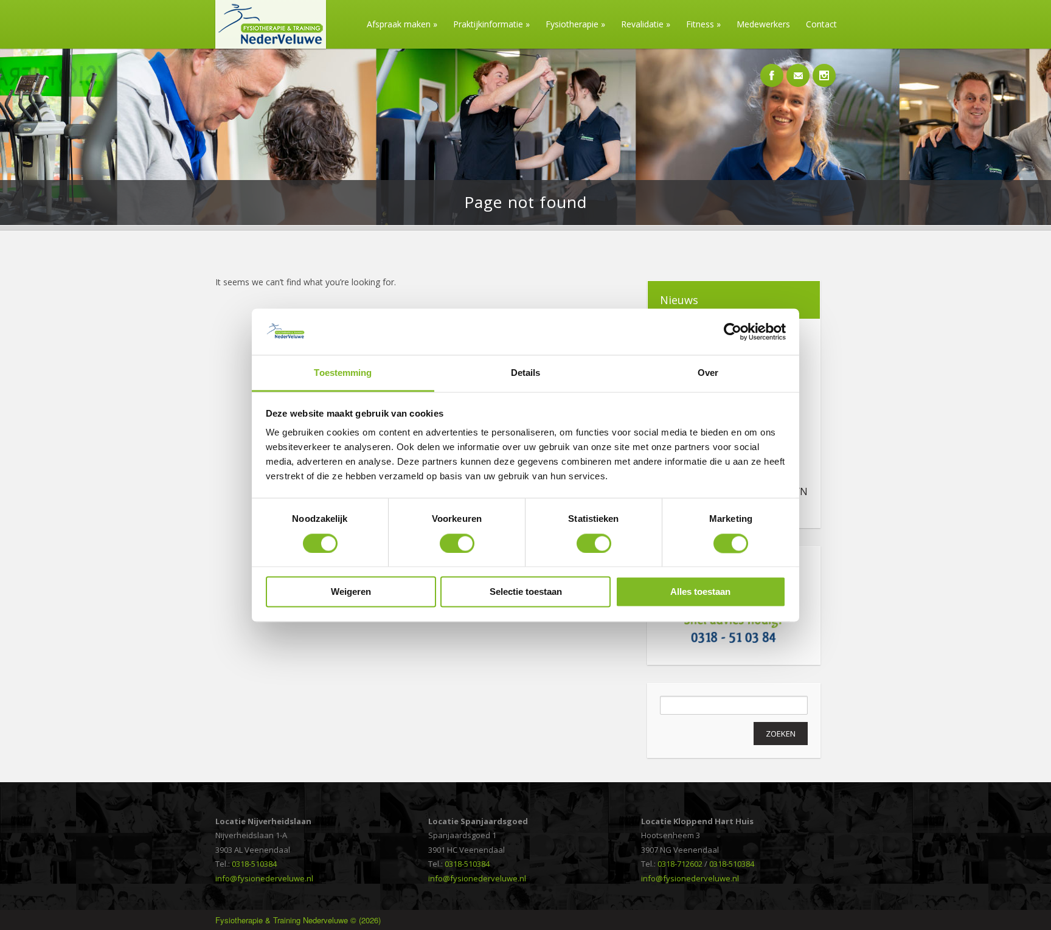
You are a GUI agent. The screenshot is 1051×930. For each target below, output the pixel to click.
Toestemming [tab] (343, 373)
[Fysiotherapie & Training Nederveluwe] (266, 45)
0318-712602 (679, 863)
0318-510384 (254, 863)
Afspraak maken (402, 24)
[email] (798, 69)
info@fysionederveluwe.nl (264, 878)
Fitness (703, 24)
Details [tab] (526, 373)
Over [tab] (708, 373)
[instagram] (824, 69)
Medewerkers (763, 24)
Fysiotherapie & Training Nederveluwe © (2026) (298, 920)
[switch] (457, 543)
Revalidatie (645, 24)
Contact (821, 24)
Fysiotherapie (575, 24)
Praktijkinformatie (491, 24)
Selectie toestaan (526, 592)
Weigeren (351, 592)
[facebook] (771, 69)
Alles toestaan (700, 592)
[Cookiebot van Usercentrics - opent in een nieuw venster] (732, 331)
